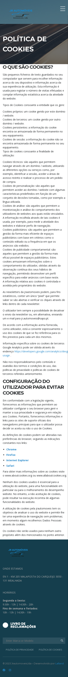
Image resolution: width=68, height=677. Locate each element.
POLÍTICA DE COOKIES (50, 649)
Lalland (59, 663)
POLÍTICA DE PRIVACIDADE (20, 649)
